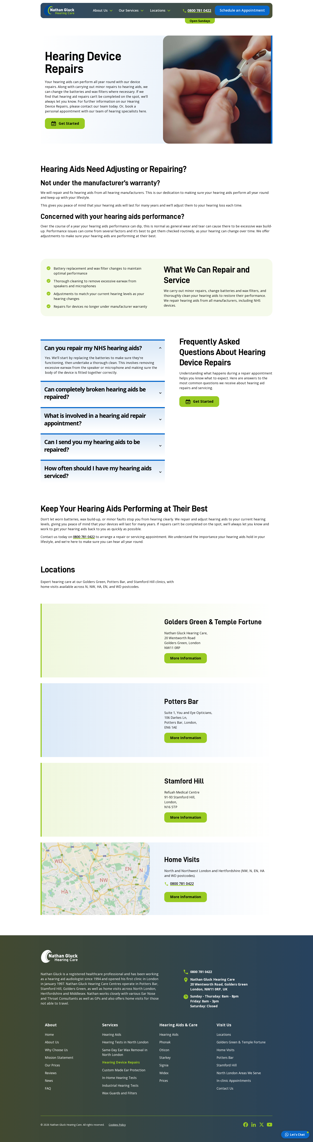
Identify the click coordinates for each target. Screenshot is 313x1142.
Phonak (165, 1042)
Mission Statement (59, 1057)
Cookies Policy (117, 1124)
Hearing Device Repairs (121, 1062)
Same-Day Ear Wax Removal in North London (124, 1052)
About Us (52, 1042)
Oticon (164, 1050)
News (49, 1080)
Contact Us (225, 1088)
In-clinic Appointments (234, 1080)
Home (49, 1034)
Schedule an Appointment (242, 10)
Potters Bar (225, 1057)
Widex (163, 1073)
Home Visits (225, 1050)
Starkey (165, 1057)
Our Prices (52, 1065)
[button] (103, 10)
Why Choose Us (56, 1050)
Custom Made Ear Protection (123, 1070)
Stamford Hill (227, 1065)
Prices (163, 1080)
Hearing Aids (111, 1034)
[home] (59, 10)
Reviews (51, 1073)
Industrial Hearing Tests (120, 1085)
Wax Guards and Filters (119, 1093)
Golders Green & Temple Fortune (241, 1042)
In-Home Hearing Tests (119, 1077)
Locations (224, 1034)
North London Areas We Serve (239, 1073)
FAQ (48, 1088)
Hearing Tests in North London (125, 1042)
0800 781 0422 (84, 537)
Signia (163, 1065)
